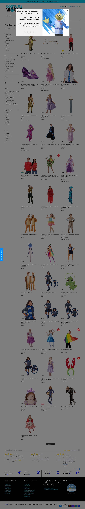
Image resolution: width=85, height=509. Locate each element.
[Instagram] (34, 32)
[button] (1, 254)
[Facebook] (24, 32)
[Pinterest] (27, 32)
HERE (35, 26)
